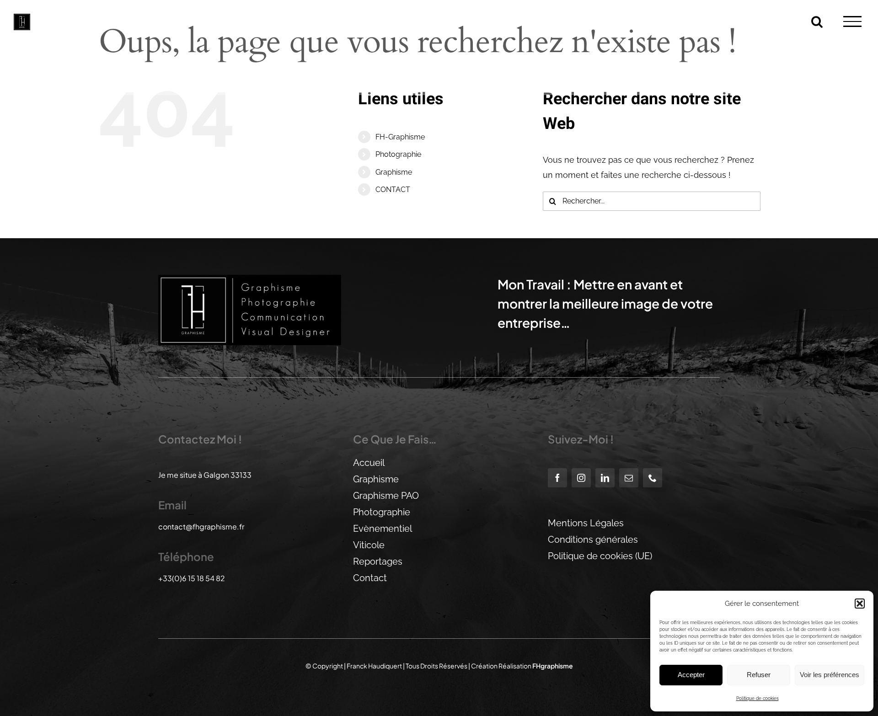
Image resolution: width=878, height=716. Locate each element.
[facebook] (557, 477)
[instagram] (581, 477)
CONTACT (392, 189)
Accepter (691, 675)
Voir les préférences (829, 675)
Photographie (398, 154)
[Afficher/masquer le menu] (852, 21)
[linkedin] (605, 477)
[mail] (628, 477)
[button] (859, 603)
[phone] (652, 477)
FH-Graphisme (400, 137)
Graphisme (393, 172)
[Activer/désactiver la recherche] (817, 21)
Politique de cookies (757, 698)
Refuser (759, 675)
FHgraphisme (552, 666)
